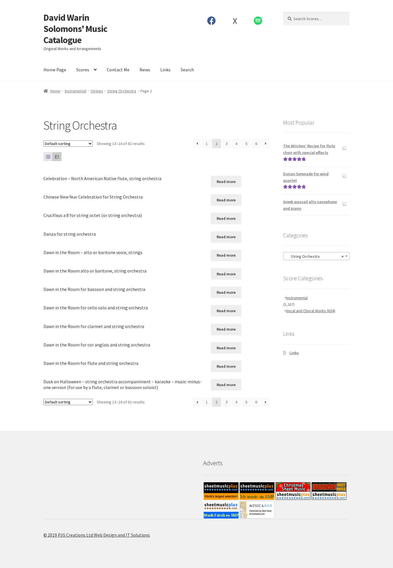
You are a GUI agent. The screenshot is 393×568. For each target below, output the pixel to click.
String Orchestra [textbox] (315, 256)
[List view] (56, 156)
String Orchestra (121, 91)
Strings (97, 91)
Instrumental (75, 91)
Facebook (212, 20)
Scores (82, 70)
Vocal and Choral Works (310, 310)
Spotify (258, 20)
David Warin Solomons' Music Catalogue (75, 29)
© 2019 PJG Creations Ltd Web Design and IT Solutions (96, 535)
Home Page (54, 70)
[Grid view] (47, 156)
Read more (226, 181)
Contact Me (118, 70)
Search (187, 70)
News (145, 70)
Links (165, 70)
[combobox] (316, 256)
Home (55, 91)
